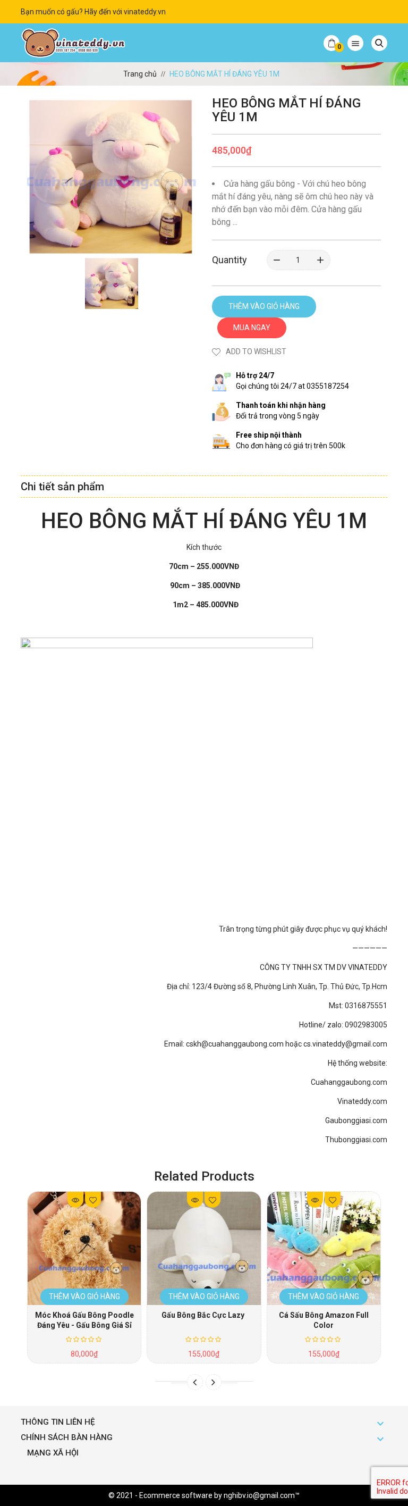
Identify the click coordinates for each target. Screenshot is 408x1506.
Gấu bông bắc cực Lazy (204, 1315)
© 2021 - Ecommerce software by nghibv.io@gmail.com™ (204, 1495)
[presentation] (195, 1382)
